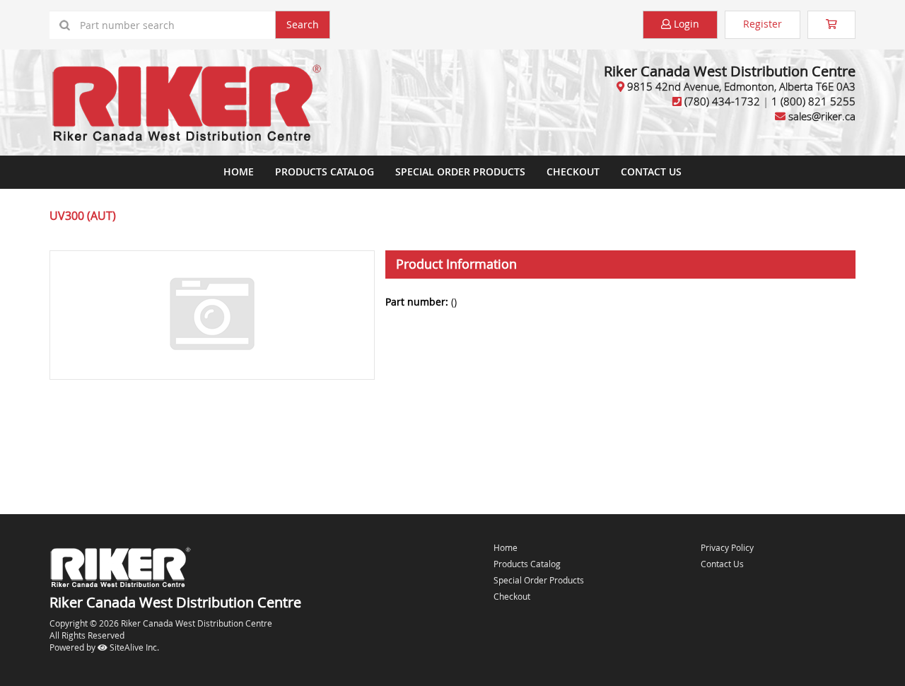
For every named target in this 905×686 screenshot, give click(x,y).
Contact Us (651, 171)
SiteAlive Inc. (133, 647)
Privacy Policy (727, 547)
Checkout (512, 596)
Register (762, 23)
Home (238, 171)
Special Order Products (460, 171)
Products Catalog (324, 171)
